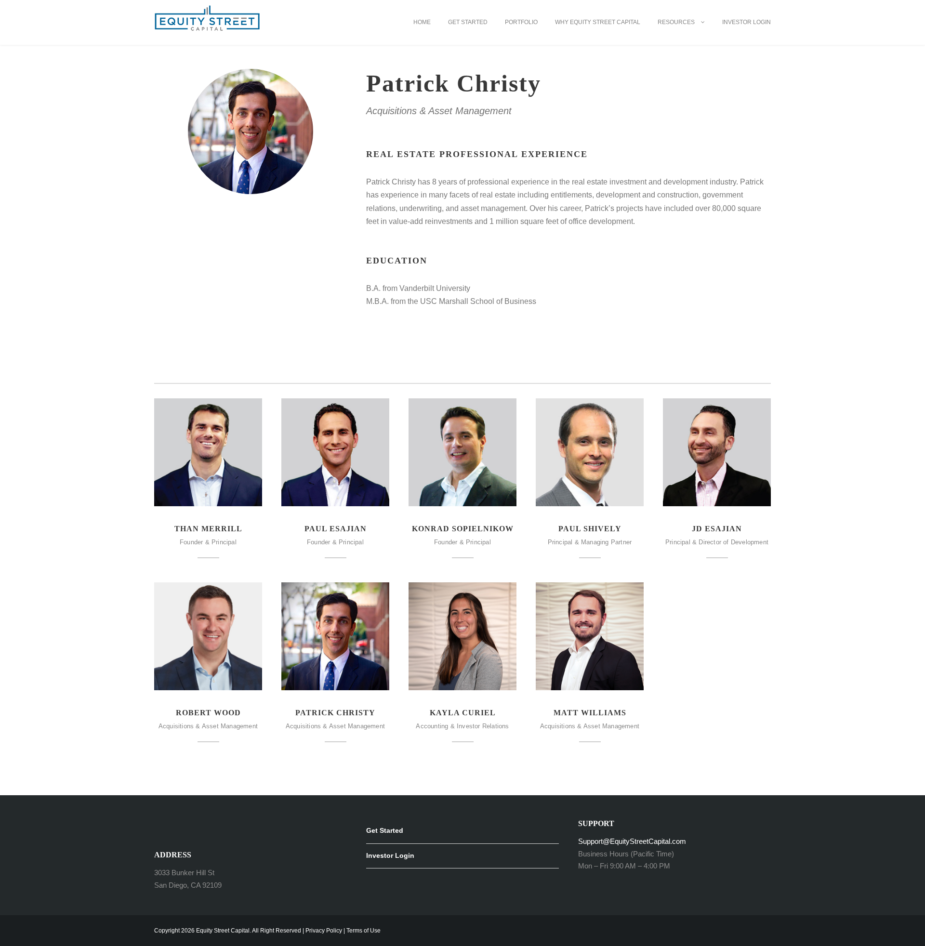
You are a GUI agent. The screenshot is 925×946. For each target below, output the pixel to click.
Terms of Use (363, 930)
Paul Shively (589, 529)
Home (422, 22)
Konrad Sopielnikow (463, 529)
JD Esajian (717, 529)
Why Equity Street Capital (597, 22)
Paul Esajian (335, 529)
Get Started (468, 22)
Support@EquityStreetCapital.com (632, 841)
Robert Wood (208, 713)
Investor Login (746, 22)
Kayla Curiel (463, 713)
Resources (676, 22)
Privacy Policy (323, 930)
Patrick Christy (335, 713)
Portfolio (521, 22)
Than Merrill (208, 529)
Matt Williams (590, 713)
